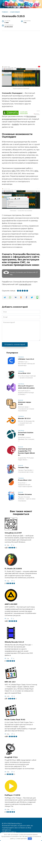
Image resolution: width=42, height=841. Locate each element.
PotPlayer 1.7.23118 (12, 795)
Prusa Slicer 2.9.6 (24, 480)
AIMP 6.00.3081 (11, 604)
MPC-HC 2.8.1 (10, 682)
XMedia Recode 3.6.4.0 (14, 642)
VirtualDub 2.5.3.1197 (13, 533)
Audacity (15, 124)
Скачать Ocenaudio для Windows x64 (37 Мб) (24, 273)
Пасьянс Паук (23, 467)
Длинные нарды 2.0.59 (24, 403)
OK (30, 838)
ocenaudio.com (25, 284)
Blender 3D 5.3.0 (24, 418)
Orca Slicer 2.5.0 (24, 373)
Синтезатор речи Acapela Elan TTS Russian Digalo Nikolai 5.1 (26, 452)
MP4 (36, 171)
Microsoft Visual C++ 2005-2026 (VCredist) (26, 387)
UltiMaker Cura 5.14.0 (26, 359)
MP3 (13, 171)
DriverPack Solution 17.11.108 (25, 434)
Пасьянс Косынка (25, 494)
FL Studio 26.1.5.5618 (13, 568)
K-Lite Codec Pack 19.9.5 (15, 720)
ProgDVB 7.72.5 (11, 757)
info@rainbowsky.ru (9, 832)
